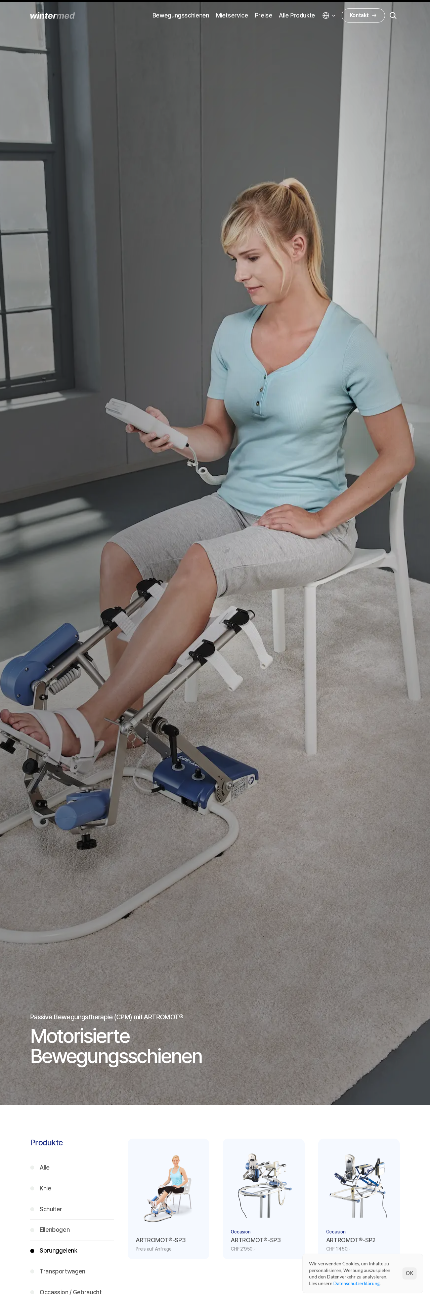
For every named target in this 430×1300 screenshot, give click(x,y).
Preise (263, 15)
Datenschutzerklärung (356, 1283)
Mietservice (232, 15)
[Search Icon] (393, 15)
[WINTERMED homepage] (52, 15)
